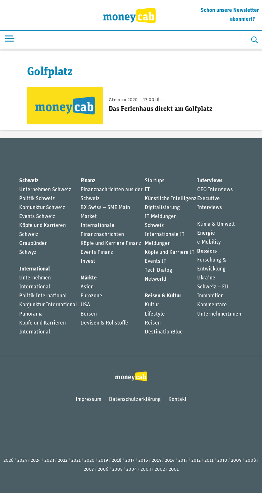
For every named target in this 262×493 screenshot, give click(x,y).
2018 (116, 460)
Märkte (89, 278)
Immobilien (210, 296)
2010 (222, 460)
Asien (87, 287)
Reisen (153, 323)
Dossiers (207, 251)
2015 (156, 460)
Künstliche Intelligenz (170, 198)
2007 (89, 469)
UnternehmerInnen (219, 314)
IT (147, 189)
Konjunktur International (48, 305)
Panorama (31, 314)
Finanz (88, 181)
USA (85, 305)
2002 (160, 469)
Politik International (43, 296)
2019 (103, 460)
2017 (130, 460)
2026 (8, 460)
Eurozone (91, 296)
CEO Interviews (215, 189)
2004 (131, 469)
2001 (174, 469)
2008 (250, 460)
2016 (143, 460)
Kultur (152, 305)
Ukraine (206, 278)
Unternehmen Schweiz (45, 189)
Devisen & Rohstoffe (104, 323)
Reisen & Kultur (163, 296)
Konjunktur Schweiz (42, 207)
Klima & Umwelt (216, 224)
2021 (76, 460)
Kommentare (212, 305)
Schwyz (27, 252)
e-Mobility (209, 242)
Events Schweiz (37, 216)
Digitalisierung (162, 207)
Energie (206, 233)
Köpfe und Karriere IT (170, 252)
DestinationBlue (164, 332)
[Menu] (9, 40)
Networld (155, 279)
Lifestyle (155, 314)
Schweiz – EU (212, 287)
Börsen (89, 314)
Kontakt (177, 399)
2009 (236, 460)
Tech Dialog (158, 270)
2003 (146, 469)
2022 (62, 460)
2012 (196, 460)
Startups (155, 181)
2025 (22, 460)
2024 (36, 460)
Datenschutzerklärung (135, 399)
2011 (208, 460)
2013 (183, 460)
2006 (103, 469)
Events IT (155, 261)
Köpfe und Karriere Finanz (111, 243)
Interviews (209, 181)
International (34, 269)
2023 (49, 460)
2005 (117, 469)
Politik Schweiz (37, 198)
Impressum (88, 399)
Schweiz (28, 181)
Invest (88, 261)
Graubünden (33, 243)
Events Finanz (97, 252)
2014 (169, 460)
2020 (89, 460)
